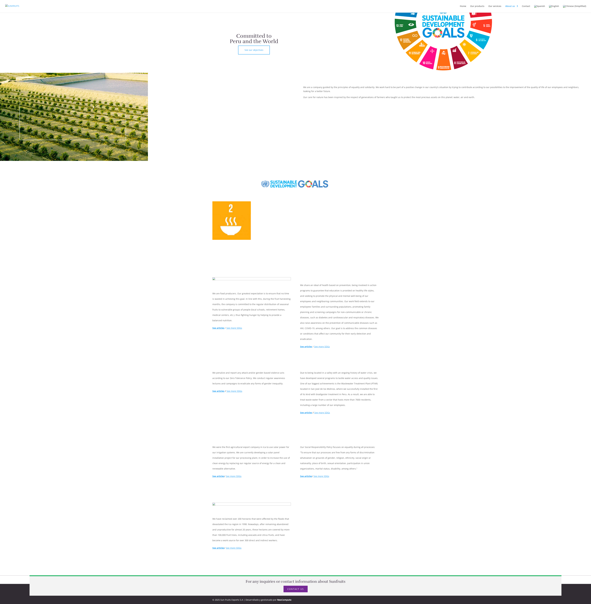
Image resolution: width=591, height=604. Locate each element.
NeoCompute (284, 599)
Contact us (295, 589)
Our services (494, 6)
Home (463, 6)
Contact (526, 6)
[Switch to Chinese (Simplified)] (574, 9)
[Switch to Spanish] (539, 9)
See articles (218, 391)
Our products (477, 6)
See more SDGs (234, 327)
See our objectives (254, 49)
